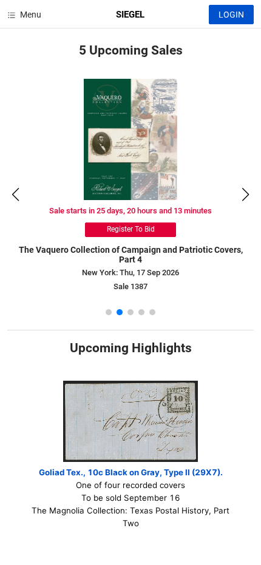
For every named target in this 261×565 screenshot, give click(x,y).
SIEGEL (130, 14)
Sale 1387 (130, 286)
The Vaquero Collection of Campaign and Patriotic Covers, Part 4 (131, 255)
